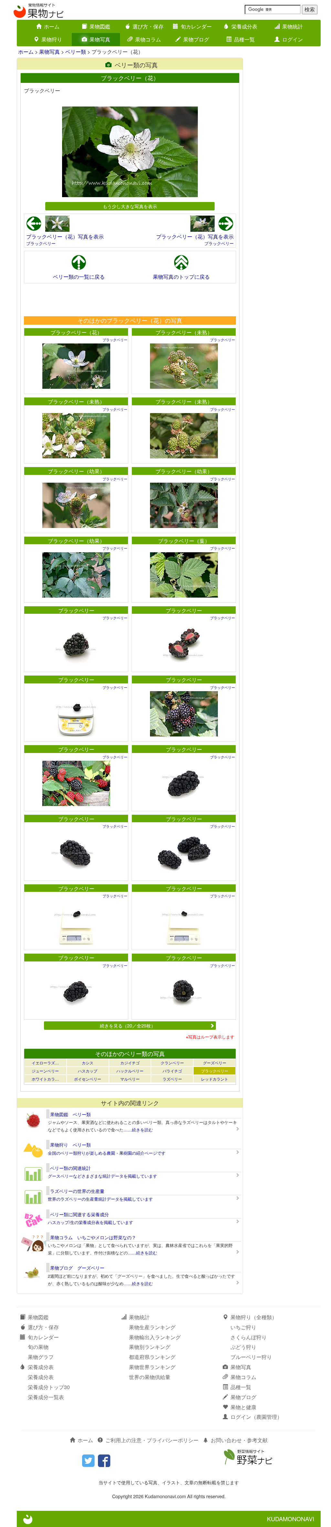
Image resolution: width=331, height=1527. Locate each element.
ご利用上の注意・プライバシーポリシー (151, 1440)
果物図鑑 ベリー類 (70, 1114)
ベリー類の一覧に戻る (79, 276)
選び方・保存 (148, 26)
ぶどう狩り (243, 1347)
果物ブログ (196, 39)
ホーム (51, 26)
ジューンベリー (45, 1070)
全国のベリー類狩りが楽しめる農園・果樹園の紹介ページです (107, 1153)
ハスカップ (87, 1070)
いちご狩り (243, 1327)
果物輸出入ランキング (155, 1337)
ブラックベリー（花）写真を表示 (65, 236)
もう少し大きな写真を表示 (130, 206)
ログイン (292, 39)
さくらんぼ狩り (248, 1337)
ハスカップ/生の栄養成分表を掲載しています (90, 1222)
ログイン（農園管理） (256, 1416)
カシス (87, 1062)
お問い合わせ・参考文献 (239, 1440)
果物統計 (292, 26)
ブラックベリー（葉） (184, 541)
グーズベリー (214, 1062)
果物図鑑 (100, 26)
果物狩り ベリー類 (70, 1144)
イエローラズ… (45, 1062)
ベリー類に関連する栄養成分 (79, 1214)
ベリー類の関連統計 (70, 1168)
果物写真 (100, 39)
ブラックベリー (41, 243)
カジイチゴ (130, 1062)
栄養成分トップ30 (49, 1387)
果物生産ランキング (152, 1327)
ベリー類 (75, 51)
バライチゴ (172, 1070)
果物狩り (51, 39)
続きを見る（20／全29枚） (127, 1025)
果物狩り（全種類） (253, 1317)
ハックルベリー (130, 1070)
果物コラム (148, 39)
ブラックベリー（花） (76, 332)
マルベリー (130, 1079)
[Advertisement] (129, 299)
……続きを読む (138, 1130)
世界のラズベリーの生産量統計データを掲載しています (100, 1199)
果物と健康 (243, 1407)
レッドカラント (214, 1079)
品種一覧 (244, 39)
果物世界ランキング (152, 1367)
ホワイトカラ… (45, 1079)
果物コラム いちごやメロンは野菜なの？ (93, 1237)
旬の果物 (38, 1347)
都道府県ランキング (152, 1357)
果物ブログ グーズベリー (77, 1267)
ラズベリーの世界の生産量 (77, 1191)
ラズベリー (172, 1079)
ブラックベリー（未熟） (183, 332)
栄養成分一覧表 (46, 1397)
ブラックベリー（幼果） (76, 471)
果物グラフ (41, 1357)
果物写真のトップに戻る (181, 276)
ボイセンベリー (87, 1079)
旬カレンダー (196, 26)
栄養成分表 (244, 26)
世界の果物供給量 (149, 1377)
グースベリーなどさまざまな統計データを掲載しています (102, 1176)
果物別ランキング (149, 1347)
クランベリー (172, 1062)
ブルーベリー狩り (251, 1357)
